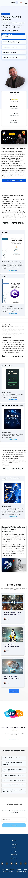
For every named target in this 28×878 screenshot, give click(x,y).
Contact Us (14, 858)
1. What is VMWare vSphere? (11, 758)
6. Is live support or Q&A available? (13, 785)
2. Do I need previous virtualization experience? (13, 763)
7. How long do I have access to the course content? (13, 790)
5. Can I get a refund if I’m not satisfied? (14, 780)
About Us (14, 844)
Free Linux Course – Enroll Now (14, 180)
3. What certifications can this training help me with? (13, 770)
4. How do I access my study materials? (14, 775)
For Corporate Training (10, 57)
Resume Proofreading (9, 47)
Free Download (13, 270)
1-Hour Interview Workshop (11, 42)
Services (14, 851)
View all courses (7, 34)
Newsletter (14, 854)
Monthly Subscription (9, 52)
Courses (14, 847)
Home (14, 840)
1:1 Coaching (6, 36)
